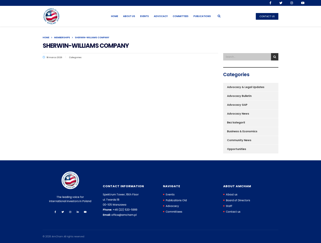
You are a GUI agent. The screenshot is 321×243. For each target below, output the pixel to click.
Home (114, 16)
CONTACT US (267, 16)
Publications (202, 16)
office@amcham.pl (124, 215)
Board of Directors (238, 200)
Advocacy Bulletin (239, 96)
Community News (239, 140)
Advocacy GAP (237, 105)
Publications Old (176, 200)
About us (129, 16)
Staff (229, 206)
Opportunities (236, 149)
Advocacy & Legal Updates (245, 87)
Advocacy (161, 16)
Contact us (233, 212)
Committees (180, 16)
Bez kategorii (236, 122)
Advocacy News (238, 114)
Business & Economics (242, 131)
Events (144, 16)
